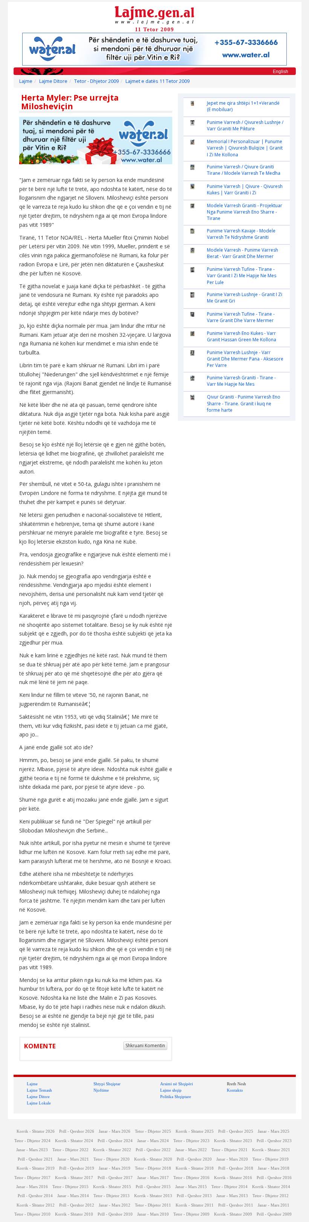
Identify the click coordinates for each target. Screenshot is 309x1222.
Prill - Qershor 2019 (76, 1168)
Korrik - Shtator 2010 (74, 1214)
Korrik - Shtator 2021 (271, 1150)
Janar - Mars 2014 (73, 1196)
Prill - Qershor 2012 (76, 1205)
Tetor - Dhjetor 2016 (191, 1178)
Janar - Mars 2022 (191, 1150)
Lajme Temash (39, 1090)
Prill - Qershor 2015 (153, 1187)
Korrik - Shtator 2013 (153, 1196)
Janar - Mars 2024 (153, 1141)
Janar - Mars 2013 (232, 1196)
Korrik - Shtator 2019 (36, 1168)
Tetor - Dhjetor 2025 (153, 1131)
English (280, 71)
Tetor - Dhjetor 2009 (96, 81)
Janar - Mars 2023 (32, 1150)
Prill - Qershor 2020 (194, 1159)
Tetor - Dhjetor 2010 (32, 1214)
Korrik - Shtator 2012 (36, 1205)
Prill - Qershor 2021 (35, 1159)
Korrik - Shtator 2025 (195, 1131)
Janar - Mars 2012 (114, 1205)
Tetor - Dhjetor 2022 (70, 1150)
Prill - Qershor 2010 (115, 1214)
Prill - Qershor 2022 (153, 1150)
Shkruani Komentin (145, 1045)
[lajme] (154, 14)
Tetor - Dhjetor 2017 (32, 1178)
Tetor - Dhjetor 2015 (70, 1187)
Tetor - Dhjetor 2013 (111, 1196)
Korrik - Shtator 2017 (74, 1178)
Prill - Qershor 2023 (274, 1141)
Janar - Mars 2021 (73, 1159)
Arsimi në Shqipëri (176, 1083)
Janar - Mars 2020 (232, 1159)
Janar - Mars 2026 (114, 1131)
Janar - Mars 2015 (191, 1187)
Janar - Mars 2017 (153, 1178)
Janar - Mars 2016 (32, 1187)
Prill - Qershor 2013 (194, 1196)
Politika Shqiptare (175, 1096)
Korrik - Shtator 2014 (271, 1187)
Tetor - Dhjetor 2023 (191, 1141)
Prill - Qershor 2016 (274, 1178)
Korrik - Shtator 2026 (36, 1131)
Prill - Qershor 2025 (235, 1131)
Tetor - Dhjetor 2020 (111, 1159)
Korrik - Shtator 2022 (112, 1150)
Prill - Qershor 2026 (76, 1131)
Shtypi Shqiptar (107, 1083)
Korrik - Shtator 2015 (112, 1187)
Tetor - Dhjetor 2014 (229, 1187)
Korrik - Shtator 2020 (153, 1159)
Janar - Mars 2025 (273, 1131)
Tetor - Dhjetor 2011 (153, 1205)
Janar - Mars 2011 (273, 1205)
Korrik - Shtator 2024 (74, 1141)
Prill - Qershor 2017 (115, 1178)
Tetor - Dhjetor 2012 (270, 1196)
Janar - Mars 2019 (114, 1168)
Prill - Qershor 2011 (235, 1205)
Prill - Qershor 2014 (35, 1196)
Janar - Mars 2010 (153, 1214)
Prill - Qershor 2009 (274, 1214)
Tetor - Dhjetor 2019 (270, 1159)
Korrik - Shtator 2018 (195, 1168)
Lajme (25, 81)
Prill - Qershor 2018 (235, 1168)
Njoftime (101, 1090)
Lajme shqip (171, 1090)
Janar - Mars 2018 (273, 1168)
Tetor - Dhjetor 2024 (32, 1141)
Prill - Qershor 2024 (115, 1141)
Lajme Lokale (39, 1103)
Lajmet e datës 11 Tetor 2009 (157, 81)
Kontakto (235, 1090)
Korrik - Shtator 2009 (233, 1214)
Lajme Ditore (53, 81)
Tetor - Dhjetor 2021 (229, 1150)
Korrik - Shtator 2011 (195, 1205)
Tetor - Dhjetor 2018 (153, 1168)
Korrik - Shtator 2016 (233, 1178)
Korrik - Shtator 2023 (233, 1141)
